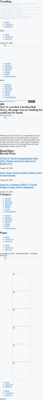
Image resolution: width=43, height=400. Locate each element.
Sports (7, 74)
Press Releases (10, 76)
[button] (21, 31)
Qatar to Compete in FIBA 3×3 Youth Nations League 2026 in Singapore (18, 186)
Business (8, 66)
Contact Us (9, 24)
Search (2, 101)
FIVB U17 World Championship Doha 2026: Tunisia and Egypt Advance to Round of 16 (19, 161)
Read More (7, 150)
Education (8, 68)
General (8, 63)
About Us (8, 27)
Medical (8, 70)
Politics (7, 72)
